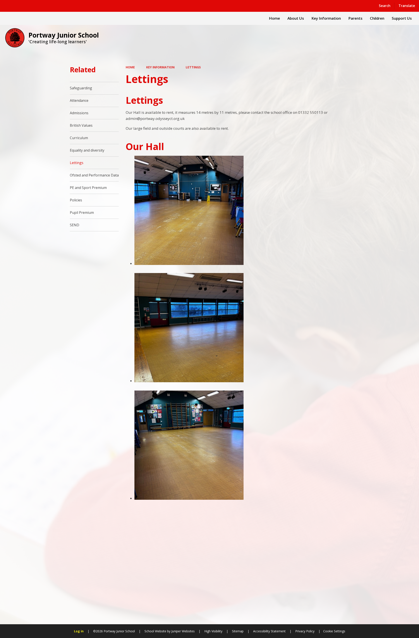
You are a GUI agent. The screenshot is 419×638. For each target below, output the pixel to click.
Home (130, 67)
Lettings (193, 67)
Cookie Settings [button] (334, 631)
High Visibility (213, 631)
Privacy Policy (304, 631)
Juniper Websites (182, 631)
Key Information (160, 67)
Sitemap (238, 631)
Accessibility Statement (269, 631)
